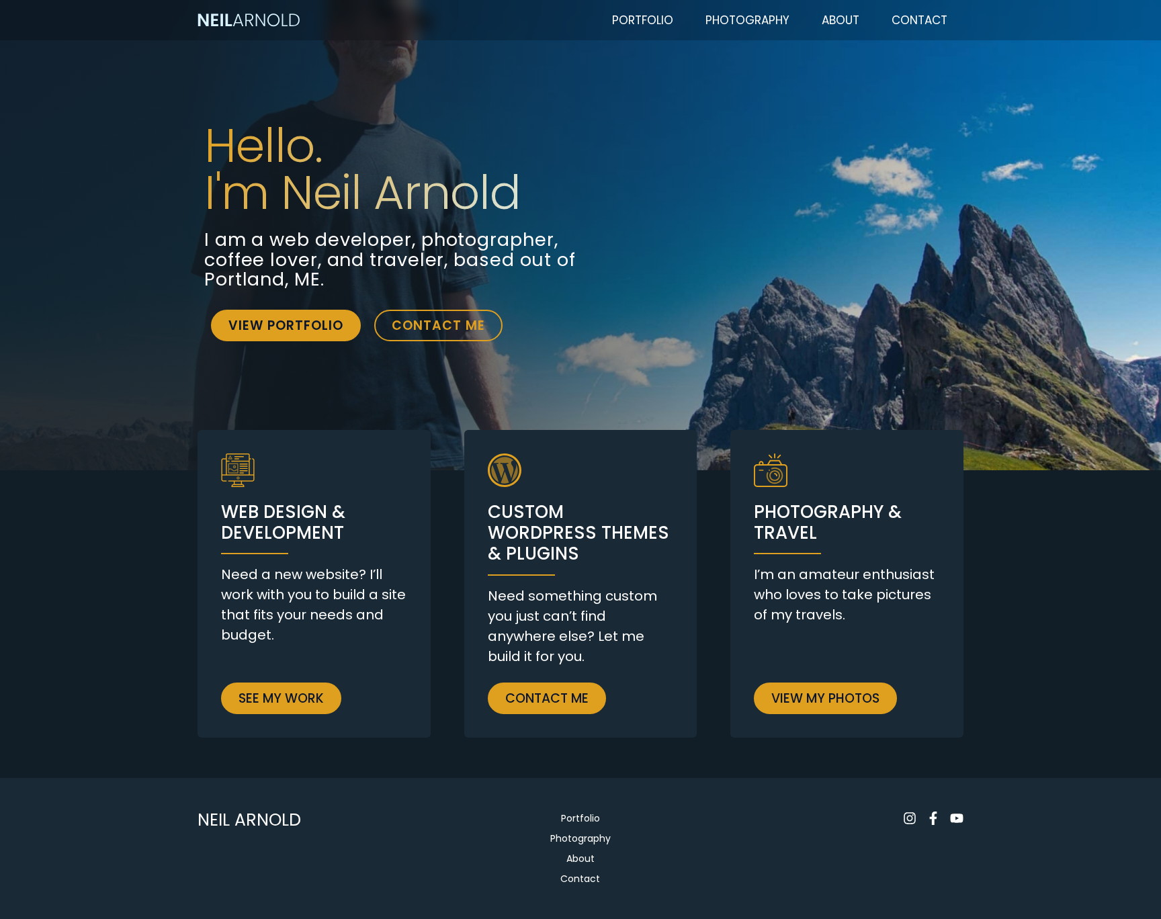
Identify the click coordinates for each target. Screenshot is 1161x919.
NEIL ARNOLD (249, 820)
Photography (747, 20)
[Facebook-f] (933, 818)
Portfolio (642, 20)
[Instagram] (909, 818)
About (840, 20)
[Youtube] (956, 818)
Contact (919, 20)
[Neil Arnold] (249, 20)
